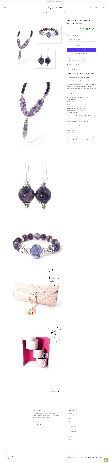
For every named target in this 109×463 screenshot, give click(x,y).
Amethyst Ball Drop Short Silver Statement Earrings (81, 73)
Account (91, 7)
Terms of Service (71, 431)
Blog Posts (66, 13)
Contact (59, 13)
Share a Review (71, 426)
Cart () (102, 7)
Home (41, 13)
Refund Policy (70, 416)
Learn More (36, 421)
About (52, 13)
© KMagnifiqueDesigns (10, 456)
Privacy (69, 429)
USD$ (5, 7)
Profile (69, 434)
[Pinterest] (74, 142)
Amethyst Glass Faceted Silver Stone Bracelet (80, 77)
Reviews (69, 423)
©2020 (7, 459)
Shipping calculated (78, 31)
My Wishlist (70, 436)
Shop (47, 13)
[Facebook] (70, 142)
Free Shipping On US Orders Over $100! (54, 1)
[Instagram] (37, 424)
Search (96, 7)
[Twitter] (72, 142)
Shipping (69, 413)
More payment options (81, 53)
